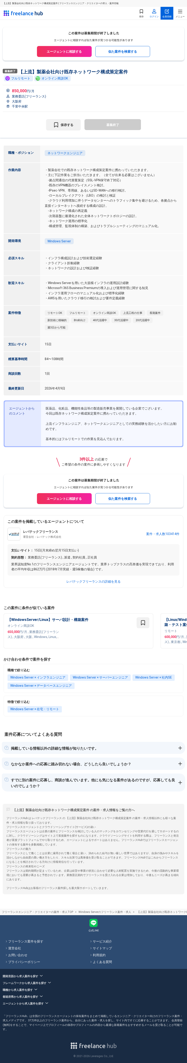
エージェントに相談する (64, 51)
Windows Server (59, 241)
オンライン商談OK (55, 78)
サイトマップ (102, 948)
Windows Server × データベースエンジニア (41, 685)
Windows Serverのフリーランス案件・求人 (104, 912)
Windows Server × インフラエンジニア (37, 677)
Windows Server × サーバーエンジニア (100, 677)
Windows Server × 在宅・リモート (34, 709)
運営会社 (14, 948)
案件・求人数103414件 (162, 534)
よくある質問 (102, 961)
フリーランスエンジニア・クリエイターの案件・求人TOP (37, 912)
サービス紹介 (102, 941)
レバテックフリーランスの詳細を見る (93, 581)
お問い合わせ (17, 955)
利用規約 (99, 955)
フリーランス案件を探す (25, 941)
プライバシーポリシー (24, 961)
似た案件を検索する (122, 51)
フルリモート (20, 78)
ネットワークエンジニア (65, 153)
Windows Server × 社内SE (153, 677)
